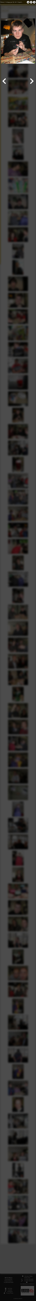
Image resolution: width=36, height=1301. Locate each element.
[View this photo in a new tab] (31, 2)
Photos (2, 2)
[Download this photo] (28, 2)
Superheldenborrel (23, 2)
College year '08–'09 (11, 2)
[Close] (34, 2)
